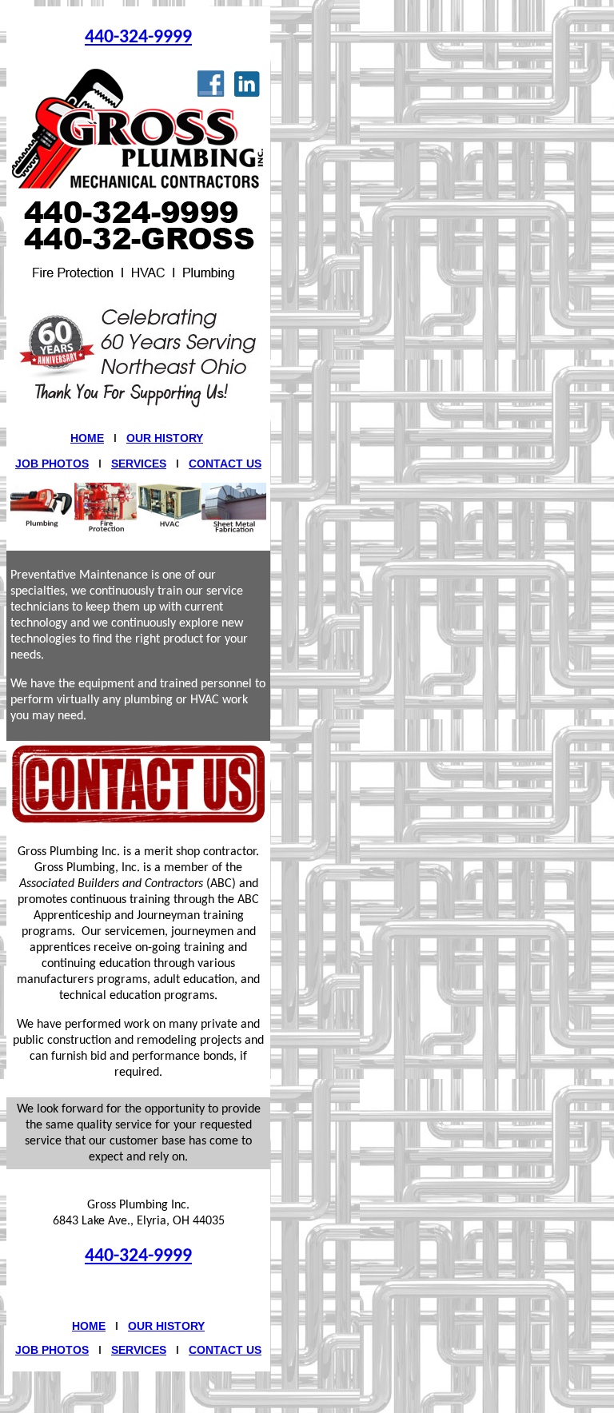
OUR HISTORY (164, 438)
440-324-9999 (138, 37)
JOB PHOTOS (52, 463)
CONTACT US (225, 463)
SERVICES (138, 463)
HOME (87, 438)
